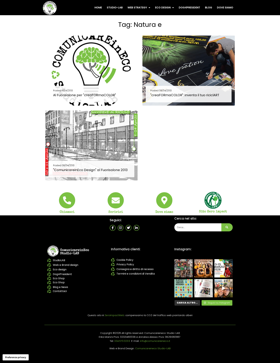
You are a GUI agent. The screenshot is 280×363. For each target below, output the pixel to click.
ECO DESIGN (163, 7)
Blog (208, 7)
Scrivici (115, 212)
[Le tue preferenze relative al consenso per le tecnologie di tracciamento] (16, 357)
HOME (98, 7)
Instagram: (183, 249)
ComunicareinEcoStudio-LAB (74, 252)
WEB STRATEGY (137, 7)
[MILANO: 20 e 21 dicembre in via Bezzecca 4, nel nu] (223, 288)
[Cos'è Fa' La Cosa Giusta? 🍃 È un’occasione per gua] (203, 268)
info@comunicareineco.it (155, 341)
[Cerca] (227, 227)
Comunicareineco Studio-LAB (153, 348)
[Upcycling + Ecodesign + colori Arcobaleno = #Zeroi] (183, 268)
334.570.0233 (122, 341)
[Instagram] (120, 228)
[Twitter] (128, 228)
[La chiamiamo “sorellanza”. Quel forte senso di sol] (223, 268)
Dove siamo (225, 7)
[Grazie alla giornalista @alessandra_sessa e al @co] (203, 288)
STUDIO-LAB (115, 7)
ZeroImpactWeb (114, 315)
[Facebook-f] (113, 228)
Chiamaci (67, 212)
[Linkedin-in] (136, 228)
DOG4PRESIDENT (189, 7)
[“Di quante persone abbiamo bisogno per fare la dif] (183, 288)
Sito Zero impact (213, 211)
